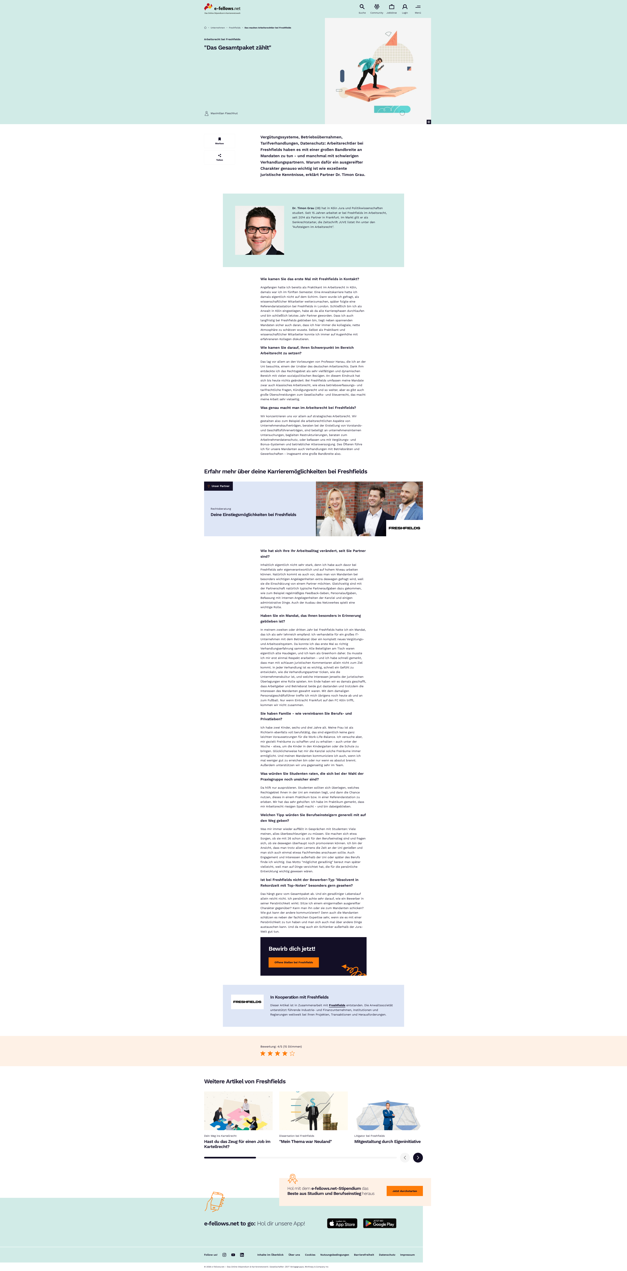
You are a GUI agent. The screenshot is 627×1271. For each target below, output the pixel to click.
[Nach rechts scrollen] (418, 1158)
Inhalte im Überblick (270, 1255)
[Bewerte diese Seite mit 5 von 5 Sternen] (292, 1053)
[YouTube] (233, 1254)
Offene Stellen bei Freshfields (293, 962)
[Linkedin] (242, 1254)
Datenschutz (387, 1255)
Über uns (294, 1255)
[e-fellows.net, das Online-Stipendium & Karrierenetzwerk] (222, 9)
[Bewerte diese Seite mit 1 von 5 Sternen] (262, 1053)
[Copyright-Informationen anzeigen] (429, 122)
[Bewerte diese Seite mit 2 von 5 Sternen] (270, 1053)
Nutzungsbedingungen (334, 1255)
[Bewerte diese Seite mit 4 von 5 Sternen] (285, 1053)
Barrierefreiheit (364, 1255)
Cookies (310, 1255)
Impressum (407, 1255)
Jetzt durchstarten (405, 1191)
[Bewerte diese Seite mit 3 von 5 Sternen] (277, 1053)
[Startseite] (205, 27)
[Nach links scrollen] (405, 1158)
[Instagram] (224, 1254)
